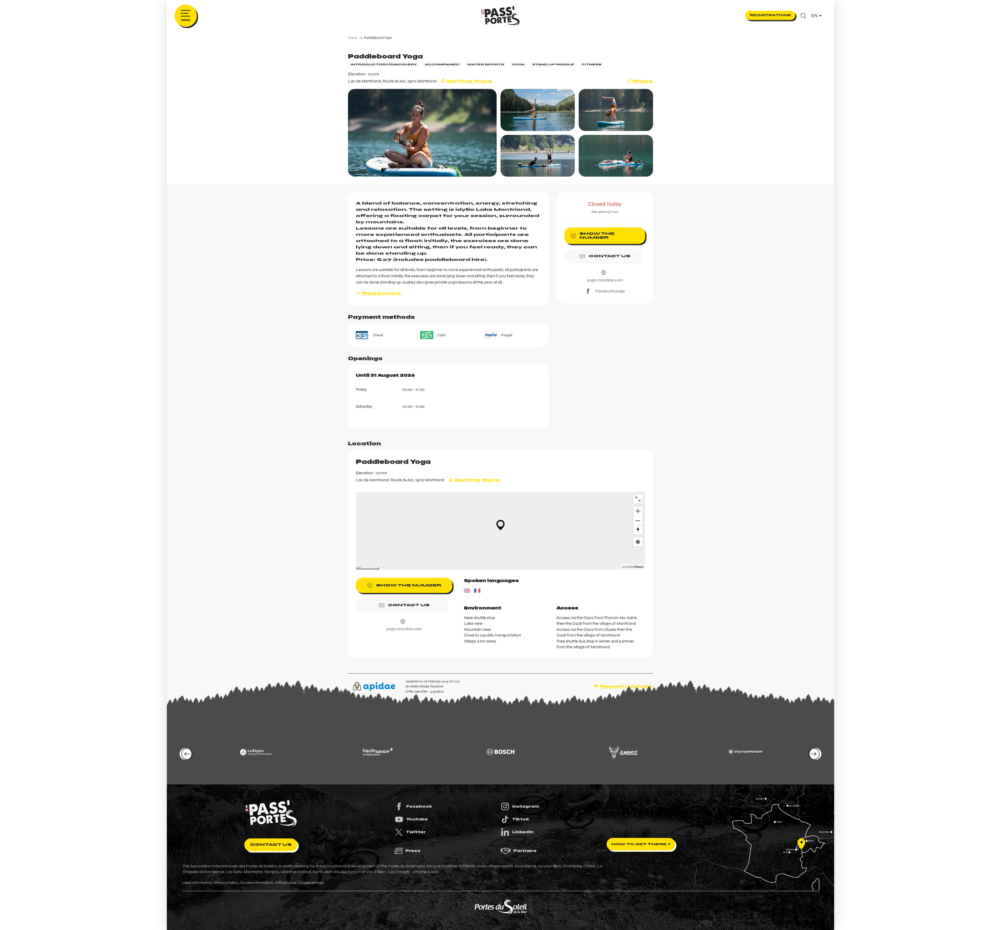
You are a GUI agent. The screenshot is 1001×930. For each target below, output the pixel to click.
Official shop (286, 883)
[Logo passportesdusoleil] (271, 813)
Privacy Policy (226, 883)
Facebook (419, 806)
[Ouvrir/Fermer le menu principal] (186, 15)
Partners (524, 851)
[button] (803, 15)
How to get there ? (640, 844)
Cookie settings (311, 883)
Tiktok (520, 819)
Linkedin (522, 832)
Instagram (525, 806)
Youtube (417, 819)
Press (412, 851)
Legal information (197, 883)
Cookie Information (256, 883)
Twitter (416, 832)
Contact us (271, 844)
